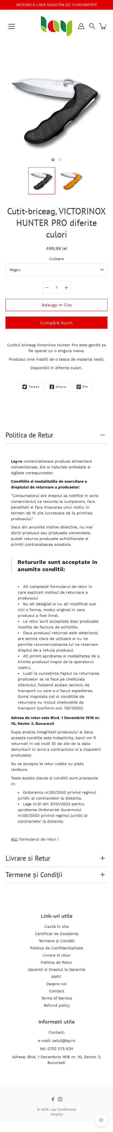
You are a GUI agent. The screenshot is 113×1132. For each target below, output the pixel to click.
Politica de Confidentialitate (56, 948)
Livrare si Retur (27, 858)
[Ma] (66, 287)
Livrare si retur (57, 955)
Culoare (56, 258)
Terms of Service (56, 998)
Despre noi (56, 984)
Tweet (34, 387)
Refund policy (57, 1005)
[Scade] (47, 287)
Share (61, 387)
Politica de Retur (29, 435)
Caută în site (56, 926)
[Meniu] (11, 26)
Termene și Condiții (34, 874)
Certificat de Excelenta (56, 933)
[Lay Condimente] (56, 26)
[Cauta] (92, 26)
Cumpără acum (56, 322)
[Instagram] (60, 1099)
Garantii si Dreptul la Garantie (56, 969)
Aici (14, 839)
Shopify (56, 1114)
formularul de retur (68, 586)
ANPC (56, 976)
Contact (56, 991)
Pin (85, 387)
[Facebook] (53, 1099)
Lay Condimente (63, 1109)
